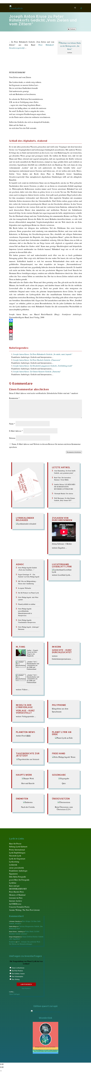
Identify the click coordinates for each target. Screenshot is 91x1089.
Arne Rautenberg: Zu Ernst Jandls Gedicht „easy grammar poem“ (64, 472)
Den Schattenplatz (17, 976)
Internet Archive (15, 901)
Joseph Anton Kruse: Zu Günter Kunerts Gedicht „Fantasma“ (37, 371)
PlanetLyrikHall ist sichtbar (26, 604)
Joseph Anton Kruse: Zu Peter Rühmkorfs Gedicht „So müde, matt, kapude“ (42, 354)
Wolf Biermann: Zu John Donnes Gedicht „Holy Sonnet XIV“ (64, 499)
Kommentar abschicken (74, 452)
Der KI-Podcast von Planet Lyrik (28, 593)
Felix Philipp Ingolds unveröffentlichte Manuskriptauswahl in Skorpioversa (25, 612)
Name (12, 423)
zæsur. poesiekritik (16, 867)
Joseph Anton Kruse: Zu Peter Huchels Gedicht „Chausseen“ (37, 360)
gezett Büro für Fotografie (19, 880)
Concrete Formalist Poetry (19, 907)
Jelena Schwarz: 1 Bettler (62, 544)
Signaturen (13, 873)
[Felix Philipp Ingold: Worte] (63, 757)
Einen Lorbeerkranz (18, 968)
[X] (45, 327)
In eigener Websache (24, 588)
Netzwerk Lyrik (15, 855)
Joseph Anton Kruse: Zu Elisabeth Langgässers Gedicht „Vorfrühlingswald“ (43, 365)
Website (12, 438)
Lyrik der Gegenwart (17, 858)
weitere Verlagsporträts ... (26, 716)
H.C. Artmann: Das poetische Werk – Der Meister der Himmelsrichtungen (25, 943)
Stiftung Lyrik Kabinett (18, 846)
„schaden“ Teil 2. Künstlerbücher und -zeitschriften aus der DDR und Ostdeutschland (33, 665)
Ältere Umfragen (14, 994)
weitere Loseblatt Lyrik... (61, 575)
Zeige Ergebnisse (26, 988)
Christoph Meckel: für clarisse (63, 493)
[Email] (45, 335)
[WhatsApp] (45, 324)
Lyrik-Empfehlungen (17, 852)
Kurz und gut (14, 885)
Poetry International (17, 849)
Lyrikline (12, 883)
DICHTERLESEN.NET (18, 888)
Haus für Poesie (15, 843)
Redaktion (12, 942)
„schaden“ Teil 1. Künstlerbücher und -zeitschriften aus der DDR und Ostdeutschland (33, 678)
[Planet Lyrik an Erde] (64, 738)
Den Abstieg (16, 979)
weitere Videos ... (22, 689)
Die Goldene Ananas (18, 973)
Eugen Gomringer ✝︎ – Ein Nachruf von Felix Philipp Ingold (28, 575)
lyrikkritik (13, 864)
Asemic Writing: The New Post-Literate (24, 910)
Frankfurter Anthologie (18, 870)
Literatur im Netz (16, 898)
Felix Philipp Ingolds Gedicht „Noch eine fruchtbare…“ (27, 569)
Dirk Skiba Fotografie (17, 876)
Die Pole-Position (17, 971)
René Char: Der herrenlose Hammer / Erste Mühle (62, 478)
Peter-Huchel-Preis (16, 891)
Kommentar (14, 398)
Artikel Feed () (23, 735)
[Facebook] (45, 320)
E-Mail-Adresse (16, 431)
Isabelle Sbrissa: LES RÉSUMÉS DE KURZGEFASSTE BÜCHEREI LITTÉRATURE (64, 486)
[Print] (45, 338)
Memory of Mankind (17, 895)
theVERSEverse (15, 904)
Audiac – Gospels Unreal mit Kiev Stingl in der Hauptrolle (32, 653)
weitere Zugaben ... (59, 547)
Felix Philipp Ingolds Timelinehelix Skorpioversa (27, 621)
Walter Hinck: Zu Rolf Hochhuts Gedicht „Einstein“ (24, 932)
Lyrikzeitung (14, 861)
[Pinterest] (45, 331)
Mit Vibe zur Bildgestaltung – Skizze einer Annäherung (27, 582)
